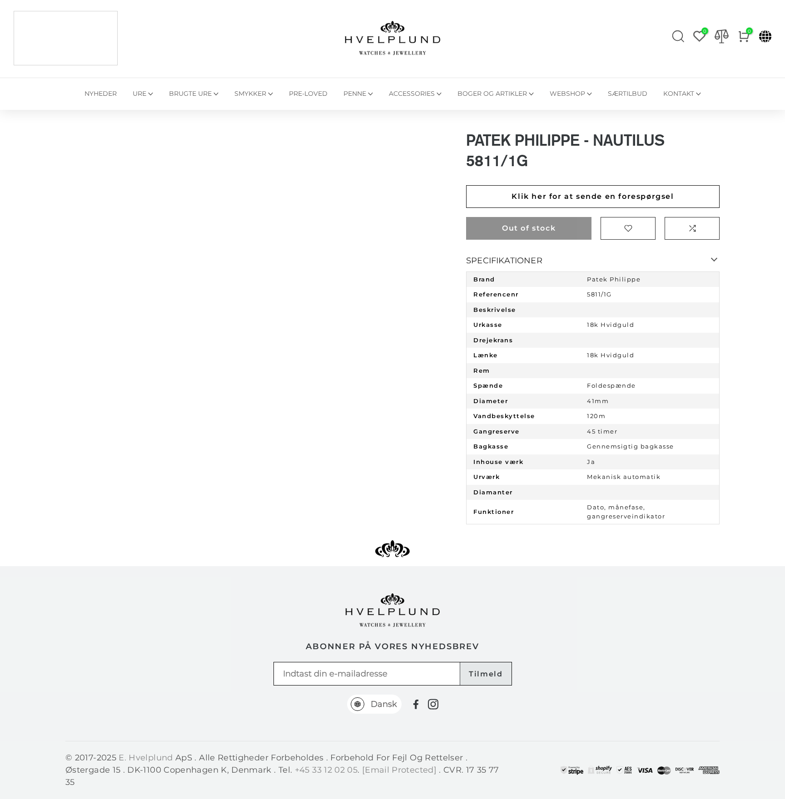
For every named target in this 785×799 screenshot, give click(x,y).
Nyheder (100, 93)
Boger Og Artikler (492, 93)
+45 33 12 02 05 (326, 770)
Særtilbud (627, 93)
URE (139, 93)
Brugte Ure (190, 93)
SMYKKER (250, 93)
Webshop (567, 93)
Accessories (412, 93)
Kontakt (678, 93)
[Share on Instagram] (433, 704)
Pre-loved (308, 93)
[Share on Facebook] (416, 704)
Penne (354, 93)
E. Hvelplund (146, 758)
